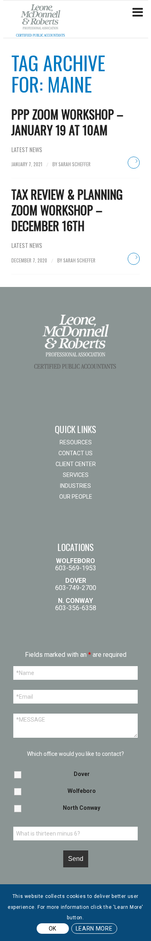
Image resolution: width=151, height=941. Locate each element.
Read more (134, 163)
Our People (75, 496)
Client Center (76, 464)
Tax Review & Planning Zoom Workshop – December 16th (67, 210)
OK (52, 928)
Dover (82, 774)
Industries (75, 486)
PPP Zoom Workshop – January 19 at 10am (67, 122)
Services (76, 475)
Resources (76, 442)
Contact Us (75, 453)
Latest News (26, 149)
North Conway (81, 808)
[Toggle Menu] (137, 12)
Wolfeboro (82, 791)
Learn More (94, 928)
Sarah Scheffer (74, 164)
